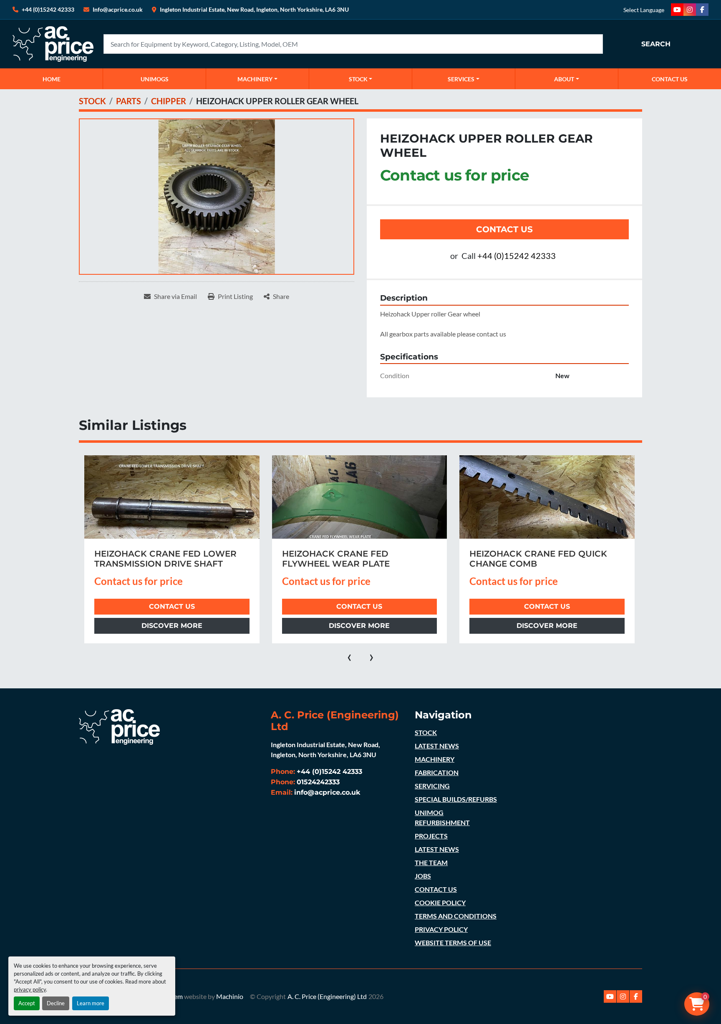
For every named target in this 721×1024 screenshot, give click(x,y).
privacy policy (30, 989)
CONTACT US (670, 79)
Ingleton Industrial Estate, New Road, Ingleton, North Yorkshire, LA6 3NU (254, 9)
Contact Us (504, 229)
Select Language (643, 9)
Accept (26, 1003)
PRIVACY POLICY (441, 929)
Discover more (171, 626)
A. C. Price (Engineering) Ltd (327, 996)
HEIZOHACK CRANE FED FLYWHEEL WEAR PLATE (148, 559)
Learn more (90, 1003)
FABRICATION (437, 772)
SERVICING (432, 786)
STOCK (426, 732)
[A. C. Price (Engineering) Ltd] (119, 726)
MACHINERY (254, 79)
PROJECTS (431, 836)
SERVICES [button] (461, 79)
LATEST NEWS (437, 746)
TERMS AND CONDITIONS (456, 916)
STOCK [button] (358, 79)
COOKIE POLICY (440, 902)
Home (52, 79)
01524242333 (318, 782)
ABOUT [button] (564, 79)
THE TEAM (431, 862)
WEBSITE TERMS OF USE (453, 942)
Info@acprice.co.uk (118, 9)
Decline (56, 1003)
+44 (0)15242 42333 (48, 9)
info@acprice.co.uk (327, 792)
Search (656, 44)
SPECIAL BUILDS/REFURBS (456, 799)
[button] (257, 78)
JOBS (423, 876)
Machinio (229, 996)
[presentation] (349, 655)
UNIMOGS (155, 79)
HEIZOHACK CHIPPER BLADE (533, 554)
